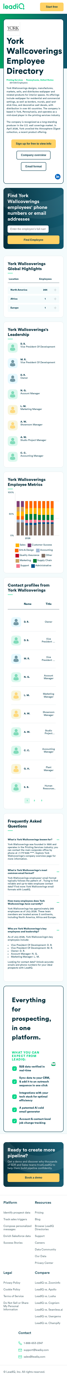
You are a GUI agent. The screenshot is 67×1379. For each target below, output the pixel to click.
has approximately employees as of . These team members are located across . (32, 909)
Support (40, 1236)
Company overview (33, 155)
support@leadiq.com (36, 1350)
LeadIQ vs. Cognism (47, 1303)
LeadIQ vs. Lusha (45, 1296)
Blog (37, 1219)
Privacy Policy (11, 1282)
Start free (52, 6)
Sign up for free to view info (33, 143)
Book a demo (33, 1177)
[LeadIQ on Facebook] (53, 1372)
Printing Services (15, 80)
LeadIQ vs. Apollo (45, 1289)
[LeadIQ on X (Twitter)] (55, 1372)
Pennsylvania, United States (40, 80)
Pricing (39, 1212)
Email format (33, 166)
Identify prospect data (16, 1212)
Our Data (40, 1256)
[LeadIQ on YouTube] (62, 1372)
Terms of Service (13, 1296)
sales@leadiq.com (34, 1356)
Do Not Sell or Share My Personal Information (16, 1306)
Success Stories (13, 1242)
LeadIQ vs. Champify (47, 1323)
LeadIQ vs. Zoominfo (47, 1282)
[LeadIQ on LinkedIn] (58, 1372)
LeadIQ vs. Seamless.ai (49, 1309)
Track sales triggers (15, 1219)
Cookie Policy (11, 1289)
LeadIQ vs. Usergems (48, 1316)
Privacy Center (44, 1263)
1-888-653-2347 (33, 1343)
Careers (40, 1242)
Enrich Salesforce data (17, 1236)
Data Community (45, 1249)
